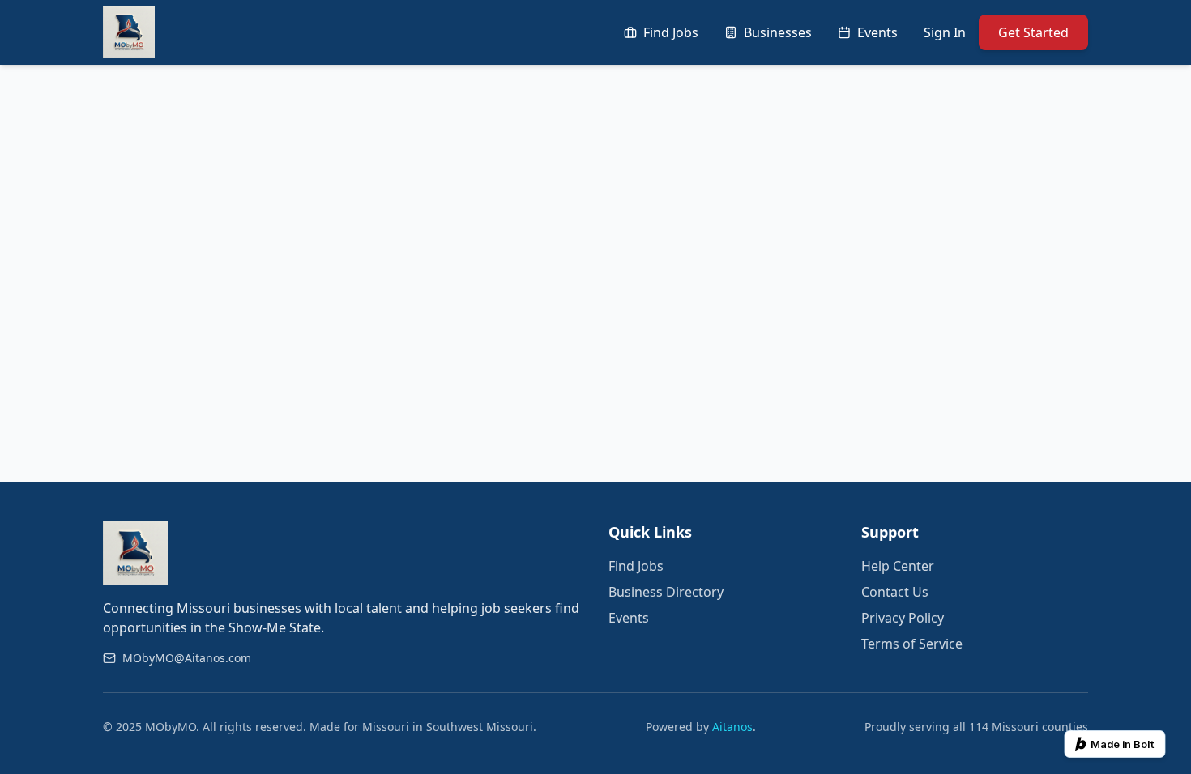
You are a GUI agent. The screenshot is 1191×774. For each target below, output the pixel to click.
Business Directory (666, 592)
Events (628, 618)
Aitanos (732, 726)
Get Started (1033, 32)
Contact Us (894, 592)
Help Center (897, 566)
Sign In (945, 32)
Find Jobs (636, 566)
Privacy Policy (902, 618)
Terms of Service (912, 644)
